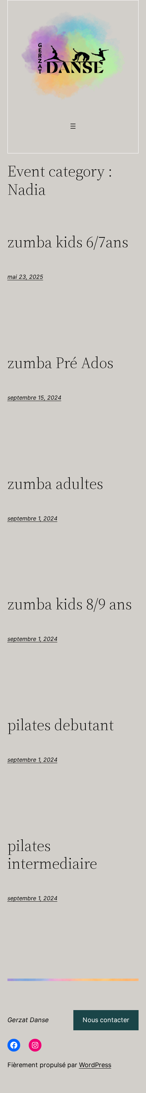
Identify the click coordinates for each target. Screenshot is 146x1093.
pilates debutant (60, 725)
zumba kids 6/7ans (67, 242)
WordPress (95, 1065)
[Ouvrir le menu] (73, 126)
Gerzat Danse (28, 1020)
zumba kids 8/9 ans (69, 604)
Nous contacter (106, 1020)
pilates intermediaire (52, 855)
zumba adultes (55, 484)
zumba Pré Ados (60, 363)
